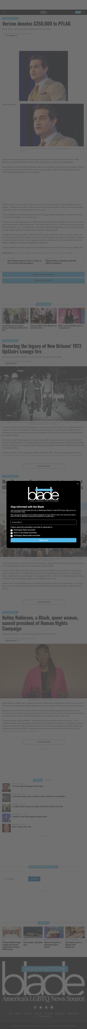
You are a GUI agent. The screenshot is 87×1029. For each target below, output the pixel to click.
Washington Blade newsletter (24, 530)
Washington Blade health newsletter (27, 535)
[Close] (78, 484)
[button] (43, 531)
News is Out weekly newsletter (25, 533)
